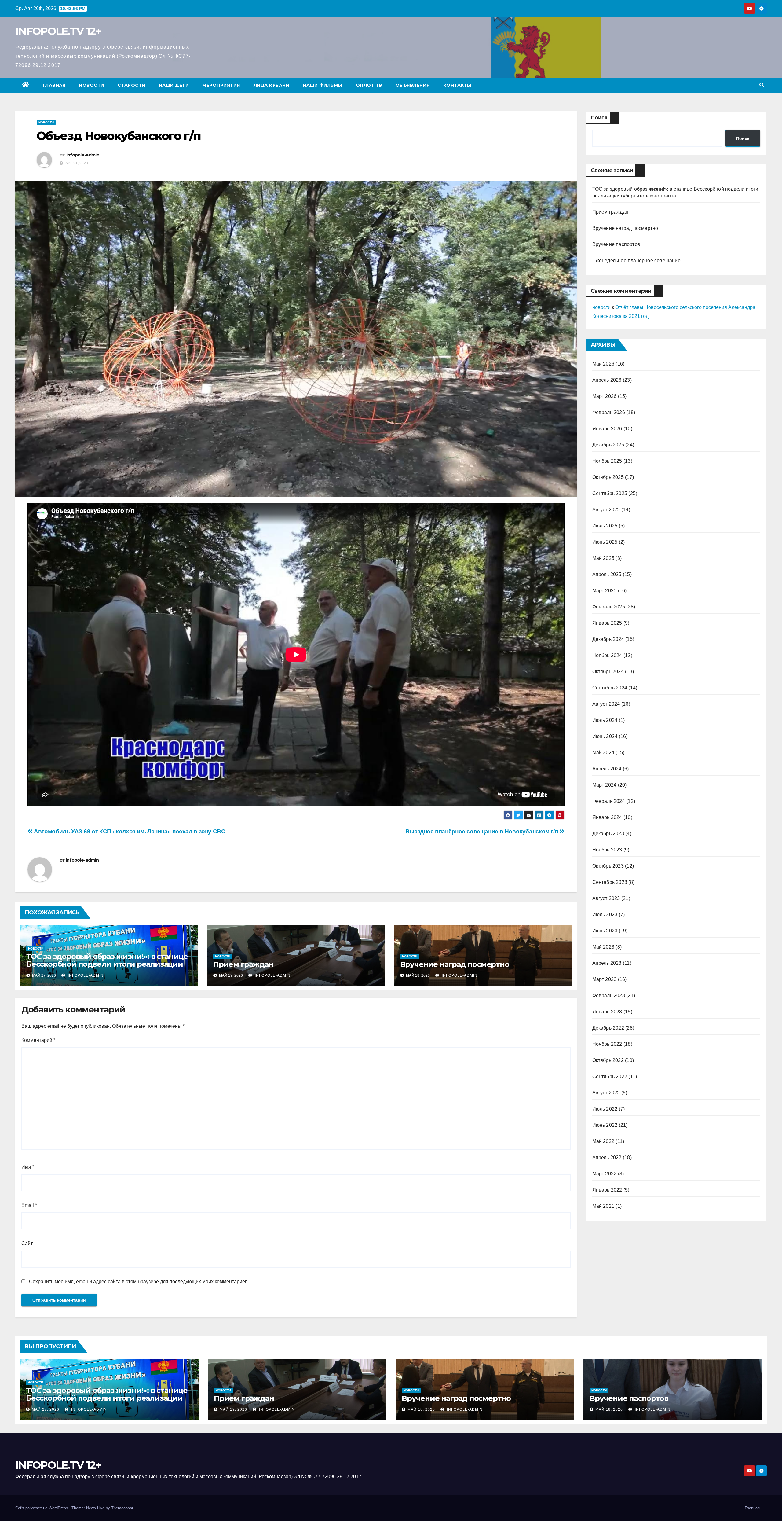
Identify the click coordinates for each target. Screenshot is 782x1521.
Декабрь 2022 (608, 1028)
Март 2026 (604, 396)
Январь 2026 (607, 428)
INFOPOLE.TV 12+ (58, 31)
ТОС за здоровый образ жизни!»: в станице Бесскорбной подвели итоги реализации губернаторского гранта (107, 964)
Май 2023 (603, 947)
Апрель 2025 (607, 574)
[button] (761, 85)
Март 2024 (604, 785)
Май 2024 (603, 752)
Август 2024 (606, 704)
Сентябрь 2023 (609, 882)
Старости (131, 85)
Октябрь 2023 (608, 866)
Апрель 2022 (607, 1157)
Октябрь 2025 (608, 477)
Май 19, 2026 (233, 1409)
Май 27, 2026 (45, 1409)
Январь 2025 (607, 623)
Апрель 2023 (607, 963)
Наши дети (174, 85)
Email (29, 1205)
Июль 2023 (605, 914)
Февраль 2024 (608, 801)
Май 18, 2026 (421, 1409)
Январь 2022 (607, 1189)
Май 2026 (603, 363)
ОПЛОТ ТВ (369, 85)
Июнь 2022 (605, 1125)
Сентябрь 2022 (609, 1076)
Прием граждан (243, 964)
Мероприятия (221, 85)
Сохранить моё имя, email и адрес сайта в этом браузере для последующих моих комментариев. (139, 1281)
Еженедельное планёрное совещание (636, 260)
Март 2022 (604, 1173)
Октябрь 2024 (608, 671)
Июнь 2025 (605, 542)
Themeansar (122, 1508)
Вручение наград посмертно (454, 964)
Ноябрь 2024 (607, 655)
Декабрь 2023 (608, 833)
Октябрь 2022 (608, 1060)
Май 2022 (603, 1141)
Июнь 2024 (605, 736)
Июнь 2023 (605, 930)
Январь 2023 (607, 1011)
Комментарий (38, 1040)
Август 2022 (606, 1092)
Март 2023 (604, 979)
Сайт (27, 1243)
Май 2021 (603, 1206)
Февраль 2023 (608, 995)
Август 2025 (606, 509)
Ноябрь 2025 (607, 461)
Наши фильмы (322, 85)
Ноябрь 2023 (607, 849)
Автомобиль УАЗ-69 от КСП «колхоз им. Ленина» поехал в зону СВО (129, 831)
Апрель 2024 (607, 768)
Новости (91, 85)
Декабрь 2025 (608, 444)
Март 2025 (604, 590)
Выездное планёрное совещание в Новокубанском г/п (482, 831)
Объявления (413, 85)
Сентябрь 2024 (609, 687)
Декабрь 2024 (608, 639)
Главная (54, 85)
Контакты (457, 85)
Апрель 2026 (607, 380)
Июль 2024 (605, 720)
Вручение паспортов (616, 244)
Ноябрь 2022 (607, 1044)
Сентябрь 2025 (609, 493)
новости (601, 307)
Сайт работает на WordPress (42, 1508)
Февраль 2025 (608, 606)
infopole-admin (82, 155)
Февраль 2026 (608, 412)
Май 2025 (603, 558)
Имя (27, 1167)
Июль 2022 (605, 1108)
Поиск (599, 118)
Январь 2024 (607, 817)
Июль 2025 (605, 525)
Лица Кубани (272, 85)
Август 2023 (606, 898)
